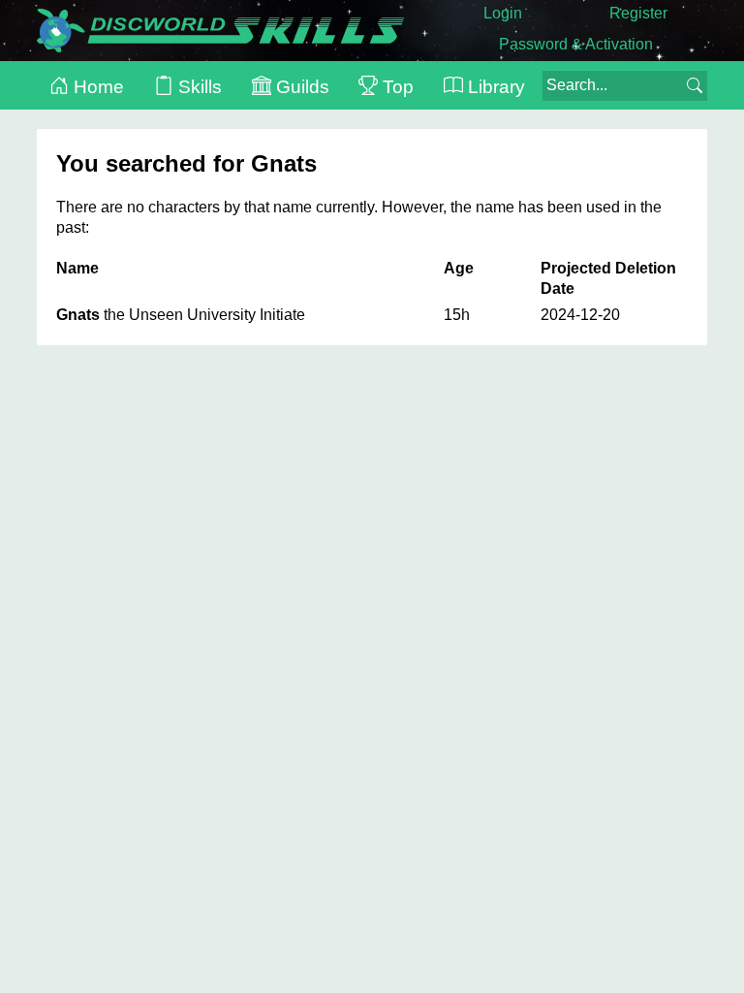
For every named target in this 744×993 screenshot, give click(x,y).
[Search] (694, 85)
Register (638, 13)
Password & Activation (576, 44)
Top (396, 87)
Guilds (300, 87)
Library (494, 87)
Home (96, 87)
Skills (197, 87)
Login (502, 13)
